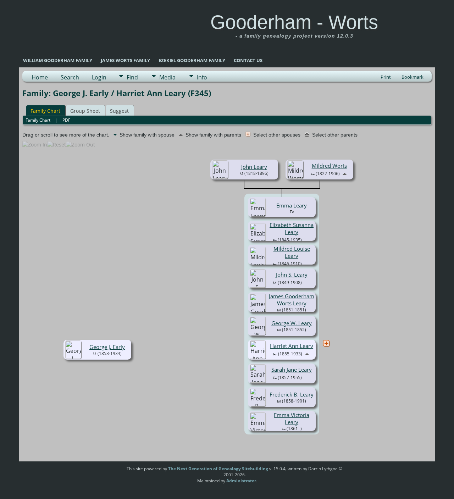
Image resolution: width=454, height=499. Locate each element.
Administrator (241, 481)
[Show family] (307, 239)
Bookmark (412, 77)
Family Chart (45, 110)
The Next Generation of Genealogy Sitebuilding (218, 469)
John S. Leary (292, 274)
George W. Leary (291, 323)
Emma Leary (291, 205)
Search (70, 77)
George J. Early (107, 346)
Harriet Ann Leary (291, 345)
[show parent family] (344, 173)
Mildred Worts (329, 165)
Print (386, 77)
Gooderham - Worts (294, 22)
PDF (66, 120)
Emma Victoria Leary (291, 418)
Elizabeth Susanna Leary (292, 228)
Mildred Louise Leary (291, 252)
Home (40, 77)
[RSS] (113, 471)
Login (99, 77)
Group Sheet (85, 110)
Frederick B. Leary (292, 394)
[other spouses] (326, 343)
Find (132, 77)
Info (202, 77)
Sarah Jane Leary (291, 369)
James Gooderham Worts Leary (291, 300)
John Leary (254, 166)
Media (167, 77)
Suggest (119, 110)
